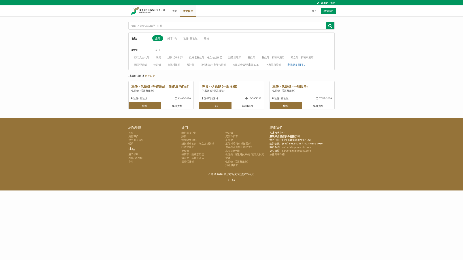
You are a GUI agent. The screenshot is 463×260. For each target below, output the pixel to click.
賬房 (158, 57)
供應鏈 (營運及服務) (142, 90)
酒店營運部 (140, 64)
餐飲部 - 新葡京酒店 (273, 57)
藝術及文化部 (141, 57)
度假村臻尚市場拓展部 (213, 64)
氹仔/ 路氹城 (190, 38)
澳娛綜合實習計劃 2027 (246, 64)
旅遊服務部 (231, 165)
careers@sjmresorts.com (296, 147)
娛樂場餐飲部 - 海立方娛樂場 (205, 57)
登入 (314, 11)
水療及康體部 (273, 64)
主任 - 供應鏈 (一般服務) (290, 86)
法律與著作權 (277, 154)
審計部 (190, 64)
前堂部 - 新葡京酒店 (302, 57)
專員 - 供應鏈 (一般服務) (219, 86)
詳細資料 (177, 106)
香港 (206, 38)
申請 (145, 106)
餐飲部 (251, 57)
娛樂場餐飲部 (175, 57)
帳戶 (130, 143)
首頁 (174, 11)
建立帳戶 (328, 11)
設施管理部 (234, 57)
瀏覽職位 (188, 11)
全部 (157, 38)
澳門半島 (172, 38)
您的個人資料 (136, 140)
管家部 (157, 64)
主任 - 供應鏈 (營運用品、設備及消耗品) (160, 86)
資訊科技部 (173, 64)
